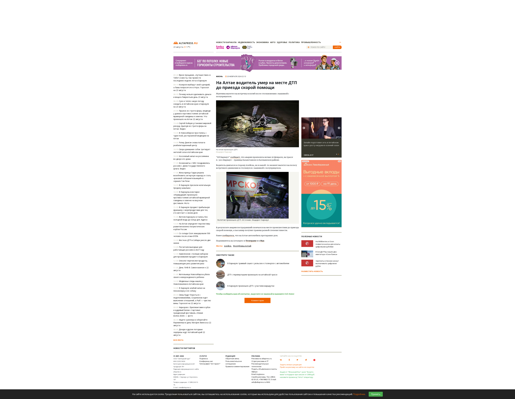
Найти (337, 47)
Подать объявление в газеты (264, 369)
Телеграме (251, 241)
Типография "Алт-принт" (209, 364)
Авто (272, 42)
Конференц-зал (206, 361)
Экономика (262, 42)
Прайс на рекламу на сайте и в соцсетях (297, 367)
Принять (375, 394)
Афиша (254, 371)
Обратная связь (232, 358)
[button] (296, 174)
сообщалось (228, 235)
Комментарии (257, 300)
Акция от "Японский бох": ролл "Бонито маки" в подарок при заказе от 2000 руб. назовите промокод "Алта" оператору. (297, 374)
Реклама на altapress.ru (261, 358)
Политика (294, 42)
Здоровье (282, 42)
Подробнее (359, 394)
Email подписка (257, 374)
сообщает (235, 157)
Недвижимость (246, 42)
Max (262, 241)
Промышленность (311, 42)
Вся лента (178, 340)
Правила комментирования (237, 366)
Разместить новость (312, 271)
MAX (268, 382)
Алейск (227, 246)
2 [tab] (338, 154)
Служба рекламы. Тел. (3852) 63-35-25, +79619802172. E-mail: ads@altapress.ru (263, 379)
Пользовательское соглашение (233, 362)
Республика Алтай (242, 246)
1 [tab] (336, 154)
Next (339, 128)
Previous (304, 128)
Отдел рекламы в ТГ (259, 361)
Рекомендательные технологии (260, 365)
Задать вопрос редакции (291, 364)
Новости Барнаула (226, 42)
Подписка (203, 358)
